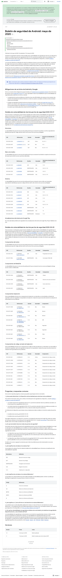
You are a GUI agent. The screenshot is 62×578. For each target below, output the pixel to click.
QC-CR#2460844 (20, 316)
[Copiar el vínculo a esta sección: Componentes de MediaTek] (22, 263)
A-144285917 (19, 147)
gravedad (15, 119)
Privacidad (30, 575)
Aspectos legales (19, 575)
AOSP (6, 26)
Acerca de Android (5, 575)
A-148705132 (19, 168)
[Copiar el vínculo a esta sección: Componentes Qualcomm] (21, 294)
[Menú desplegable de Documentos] (17, 1)
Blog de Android (25, 562)
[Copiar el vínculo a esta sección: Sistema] (11, 179)
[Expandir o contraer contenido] (13, 38)
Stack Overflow (45, 566)
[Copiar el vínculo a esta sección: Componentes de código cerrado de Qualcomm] (34, 344)
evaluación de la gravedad (33, 70)
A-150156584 (19, 171)
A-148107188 (19, 192)
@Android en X (24, 558)
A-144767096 (19, 174)
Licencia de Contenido (50, 548)
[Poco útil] (56, 27)
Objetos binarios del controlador (7, 568)
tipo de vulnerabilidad (32, 232)
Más (21, 1)
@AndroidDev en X (25, 560)
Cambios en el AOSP (32, 13)
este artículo (43, 420)
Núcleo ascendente (20, 254)
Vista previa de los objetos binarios (7, 564)
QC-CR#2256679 (20, 321)
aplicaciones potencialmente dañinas (28, 104)
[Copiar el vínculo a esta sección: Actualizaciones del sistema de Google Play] (31, 218)
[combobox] (37, 1)
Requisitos (3, 560)
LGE (34, 520)
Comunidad (12, 575)
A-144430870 (19, 213)
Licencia (25, 575)
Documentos (13, 1)
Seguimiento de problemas (47, 568)
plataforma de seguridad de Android (13, 77)
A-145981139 (19, 144)
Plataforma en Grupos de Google (28, 566)
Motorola (38, 520)
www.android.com (45, 562)
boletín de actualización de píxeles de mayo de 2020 (32, 83)
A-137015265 (19, 204)
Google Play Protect (17, 93)
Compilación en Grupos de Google (28, 568)
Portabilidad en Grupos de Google (28, 570)
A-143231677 (19, 195)
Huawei (31, 520)
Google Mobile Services (33, 105)
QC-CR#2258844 (20, 322)
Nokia (42, 520)
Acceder (59, 1)
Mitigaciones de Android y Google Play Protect (24, 76)
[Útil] (54, 27)
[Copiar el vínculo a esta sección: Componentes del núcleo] (20, 242)
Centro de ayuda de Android (47, 558)
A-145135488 (19, 207)
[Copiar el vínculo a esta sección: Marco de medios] (16, 152)
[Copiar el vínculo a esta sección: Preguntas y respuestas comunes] (29, 391)
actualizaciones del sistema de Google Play (23, 124)
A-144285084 (19, 201)
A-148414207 (19, 210)
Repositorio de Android (5, 558)
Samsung (46, 520)
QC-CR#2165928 (20, 312)
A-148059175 (19, 198)
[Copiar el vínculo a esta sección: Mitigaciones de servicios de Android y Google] (39, 89)
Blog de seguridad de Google (27, 564)
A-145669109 (19, 141)
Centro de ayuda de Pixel (46, 560)
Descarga (3, 562)
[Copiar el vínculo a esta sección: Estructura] (12, 128)
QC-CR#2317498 (20, 308)
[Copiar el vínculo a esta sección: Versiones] (13, 525)
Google (27, 520)
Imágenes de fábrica (5, 566)
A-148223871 (19, 165)
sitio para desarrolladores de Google (30, 508)
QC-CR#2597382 (20, 339)
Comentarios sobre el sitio (39, 575)
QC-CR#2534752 (20, 335)
